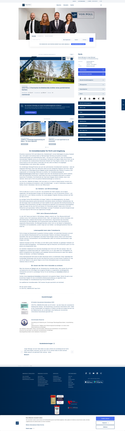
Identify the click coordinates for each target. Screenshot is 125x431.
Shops (69, 382)
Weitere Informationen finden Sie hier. (35, 424)
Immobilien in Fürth (62, 271)
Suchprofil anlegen (30, 112)
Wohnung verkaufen (26, 382)
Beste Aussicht (71, 389)
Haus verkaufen (26, 381)
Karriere (70, 386)
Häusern (42, 170)
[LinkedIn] (103, 98)
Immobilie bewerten (57, 382)
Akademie (70, 390)
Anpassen (104, 422)
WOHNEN (34, 36)
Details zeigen (29, 428)
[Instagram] (85, 98)
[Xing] (98, 98)
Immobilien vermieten (57, 386)
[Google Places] (89, 98)
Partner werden (71, 384)
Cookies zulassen (105, 418)
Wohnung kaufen (41, 382)
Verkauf (34, 268)
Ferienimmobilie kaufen (42, 387)
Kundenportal (55, 381)
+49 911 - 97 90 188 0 (91, 64)
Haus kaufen (40, 381)
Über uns (70, 381)
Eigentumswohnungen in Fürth (27, 173)
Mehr (72, 54)
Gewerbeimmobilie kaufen (43, 389)
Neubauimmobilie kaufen (43, 386)
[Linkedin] (97, 378)
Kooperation (70, 392)
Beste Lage (70, 387)
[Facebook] (80, 98)
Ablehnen (105, 427)
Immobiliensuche (41, 390)
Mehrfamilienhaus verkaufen (28, 384)
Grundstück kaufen (41, 384)
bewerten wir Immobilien (34, 276)
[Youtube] (94, 98)
